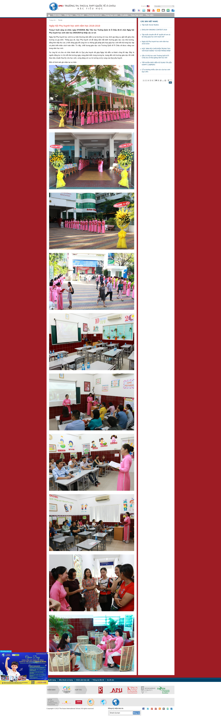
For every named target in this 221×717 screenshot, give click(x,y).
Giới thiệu (57, 15)
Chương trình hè (94, 15)
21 (165, 80)
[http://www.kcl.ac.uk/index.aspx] (93, 690)
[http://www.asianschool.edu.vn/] (116, 702)
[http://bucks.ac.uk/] (113, 690)
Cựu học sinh (137, 15)
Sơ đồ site (110, 680)
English (144, 6)
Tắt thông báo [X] (6, 651)
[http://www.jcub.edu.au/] (173, 690)
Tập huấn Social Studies (150, 25)
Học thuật (79, 15)
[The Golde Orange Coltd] (66, 702)
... (163, 80)
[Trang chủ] (49, 15)
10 (161, 80)
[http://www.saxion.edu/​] (128, 690)
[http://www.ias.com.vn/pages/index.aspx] (103, 702)
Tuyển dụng (52, 680)
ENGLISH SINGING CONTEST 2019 (154, 30)
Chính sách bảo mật (82, 680)
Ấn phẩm (124, 15)
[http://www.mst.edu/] (140, 690)
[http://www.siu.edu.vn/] (91, 702)
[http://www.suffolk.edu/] (154, 690)
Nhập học (68, 15)
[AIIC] (78, 702)
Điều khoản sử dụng (66, 680)
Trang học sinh (111, 15)
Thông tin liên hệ (98, 680)
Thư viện (149, 15)
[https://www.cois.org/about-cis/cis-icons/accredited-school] (67, 690)
